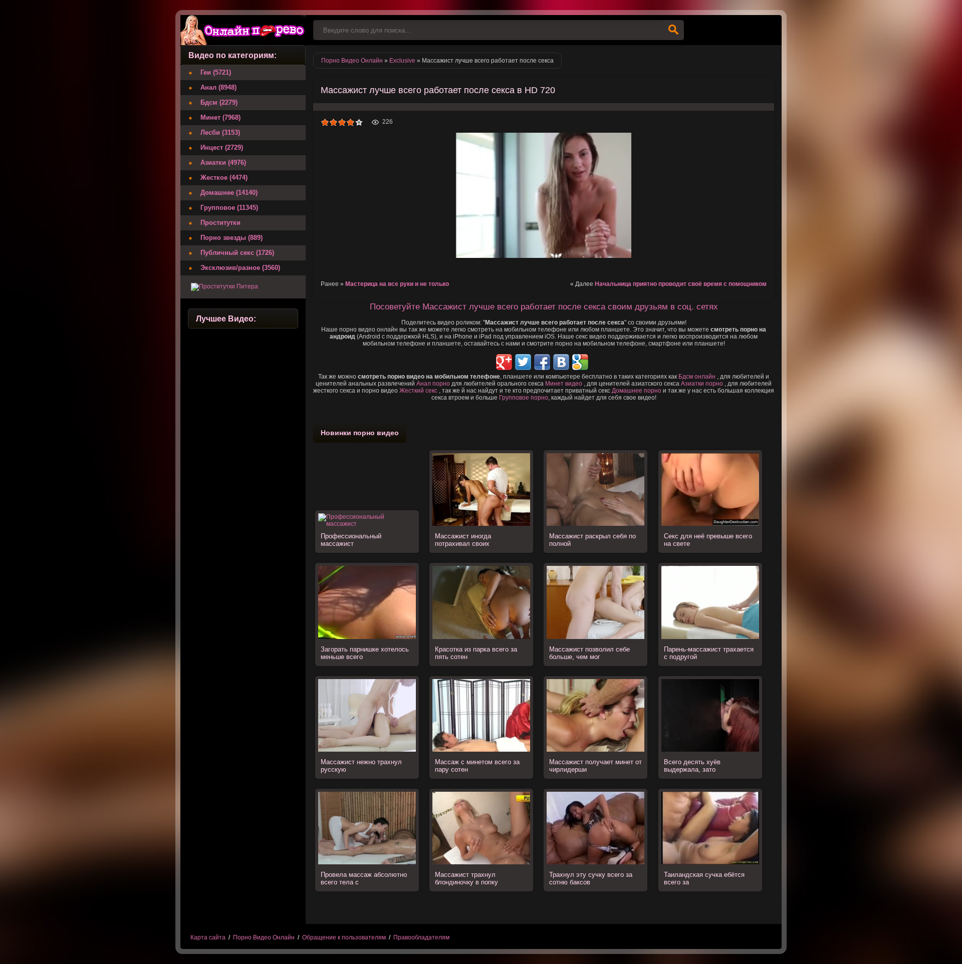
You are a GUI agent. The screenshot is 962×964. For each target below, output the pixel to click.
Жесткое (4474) (224, 177)
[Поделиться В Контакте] (561, 362)
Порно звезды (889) (231, 237)
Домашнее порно (636, 390)
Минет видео (563, 383)
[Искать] (673, 30)
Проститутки (220, 222)
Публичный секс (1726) (237, 252)
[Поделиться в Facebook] (542, 362)
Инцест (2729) (221, 147)
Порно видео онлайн (243, 30)
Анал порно (433, 383)
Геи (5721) (215, 72)
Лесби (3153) (220, 132)
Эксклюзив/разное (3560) (240, 267)
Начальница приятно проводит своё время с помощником (681, 283)
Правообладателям (421, 937)
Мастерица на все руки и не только (397, 283)
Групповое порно (523, 397)
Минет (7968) (220, 117)
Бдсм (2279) (218, 102)
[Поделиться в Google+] (504, 362)
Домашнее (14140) (229, 192)
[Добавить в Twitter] (523, 362)
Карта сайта (207, 937)
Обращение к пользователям (344, 937)
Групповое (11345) (229, 207)
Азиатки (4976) (223, 162)
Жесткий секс (418, 390)
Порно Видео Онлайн (264, 937)
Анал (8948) (218, 87)
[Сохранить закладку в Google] (580, 362)
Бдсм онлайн (696, 376)
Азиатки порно (702, 383)
